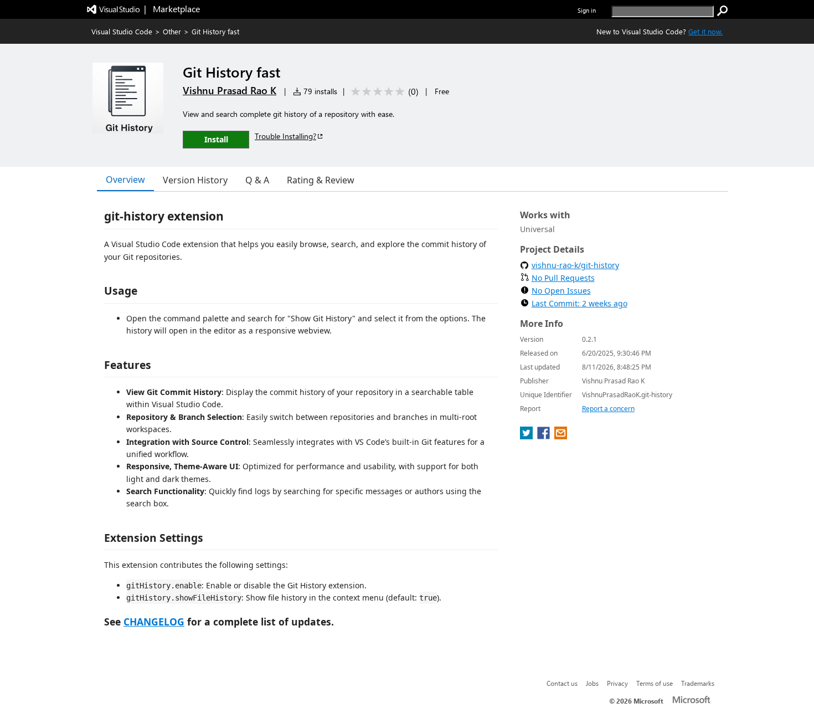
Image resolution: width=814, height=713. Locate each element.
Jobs (592, 683)
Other (172, 31)
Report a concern (608, 408)
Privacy (617, 683)
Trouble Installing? (285, 136)
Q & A (257, 180)
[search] (722, 11)
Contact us (562, 683)
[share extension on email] (560, 436)
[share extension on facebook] (544, 436)
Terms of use (654, 683)
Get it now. (705, 31)
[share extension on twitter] (527, 436)
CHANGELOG (153, 621)
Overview (125, 179)
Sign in (587, 10)
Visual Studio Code (121, 31)
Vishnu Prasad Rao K (229, 90)
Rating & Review (320, 180)
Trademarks (697, 683)
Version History (195, 180)
